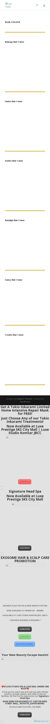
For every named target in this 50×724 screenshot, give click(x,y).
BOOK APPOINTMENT (24, 644)
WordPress (25, 401)
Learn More (24, 482)
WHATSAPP (24, 636)
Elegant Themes (24, 399)
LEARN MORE (25, 629)
